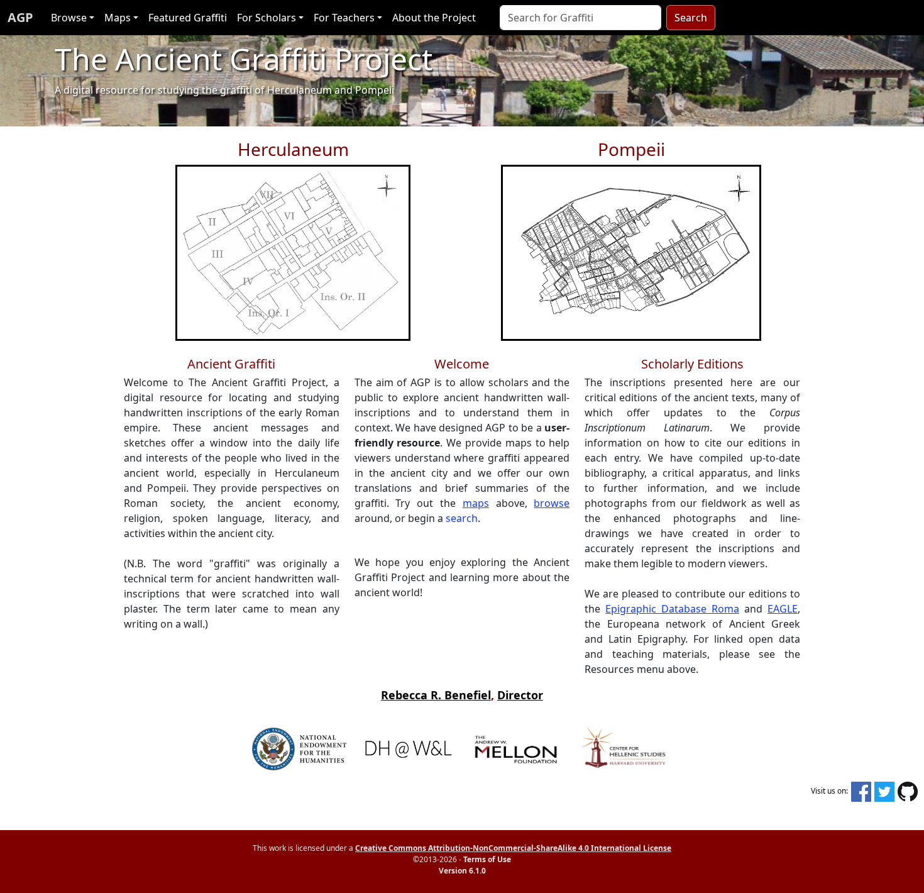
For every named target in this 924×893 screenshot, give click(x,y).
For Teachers (344, 18)
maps (476, 503)
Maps (117, 18)
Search (690, 18)
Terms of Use (487, 859)
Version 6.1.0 (462, 870)
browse (551, 503)
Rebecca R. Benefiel (436, 694)
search (462, 518)
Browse (69, 18)
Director (520, 694)
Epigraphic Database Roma (672, 609)
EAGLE (782, 609)
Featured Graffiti (187, 18)
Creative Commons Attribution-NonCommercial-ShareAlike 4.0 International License (513, 848)
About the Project (434, 18)
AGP (20, 17)
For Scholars (266, 18)
